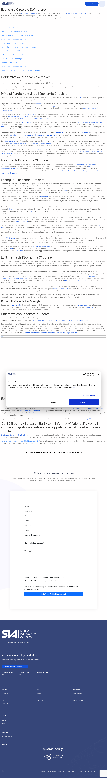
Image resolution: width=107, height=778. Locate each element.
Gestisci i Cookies (88, 395)
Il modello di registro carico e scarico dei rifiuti (18, 47)
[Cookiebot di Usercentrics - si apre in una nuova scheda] (84, 374)
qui (74, 387)
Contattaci (40, 700)
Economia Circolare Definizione (13, 28)
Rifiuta (53, 402)
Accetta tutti (84, 402)
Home (39, 693)
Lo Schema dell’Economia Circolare (14, 55)
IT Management (77, 693)
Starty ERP (5, 703)
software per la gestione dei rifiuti (15, 441)
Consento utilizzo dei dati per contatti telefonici (43, 581)
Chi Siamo (40, 697)
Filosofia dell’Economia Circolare (13, 39)
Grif (38, 441)
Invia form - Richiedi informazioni (53, 594)
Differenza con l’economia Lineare (14, 62)
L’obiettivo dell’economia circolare (14, 32)
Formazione (76, 697)
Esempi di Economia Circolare (12, 43)
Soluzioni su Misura (78, 700)
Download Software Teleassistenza (15, 666)
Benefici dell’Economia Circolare (13, 66)
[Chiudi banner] (98, 374)
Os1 (3, 700)
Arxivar (4, 707)
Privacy (4, 723)
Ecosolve (31, 441)
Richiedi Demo (91, 4)
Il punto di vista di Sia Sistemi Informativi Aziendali (20, 70)
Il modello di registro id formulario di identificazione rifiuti (23, 51)
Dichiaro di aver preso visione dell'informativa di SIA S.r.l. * (47, 577)
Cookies (4, 720)
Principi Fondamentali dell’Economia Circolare (19, 35)
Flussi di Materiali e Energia (11, 59)
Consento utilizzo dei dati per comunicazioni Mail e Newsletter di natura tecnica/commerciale (51, 588)
